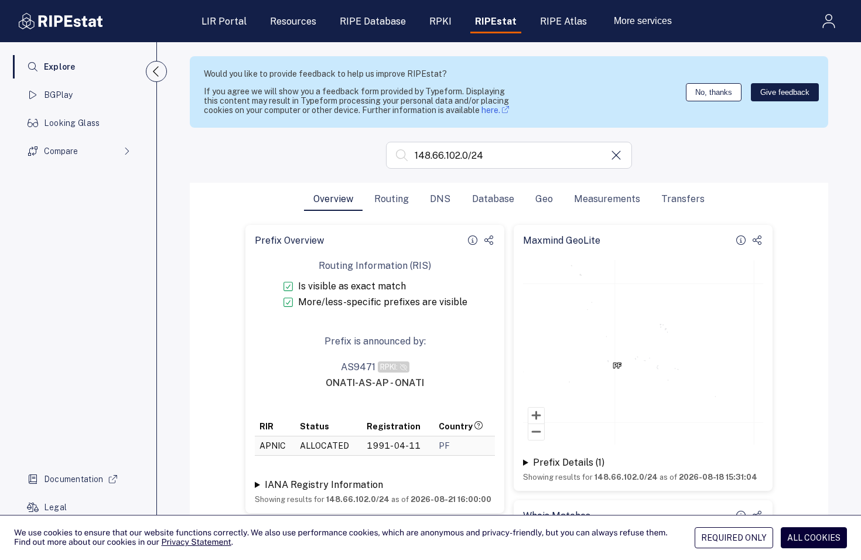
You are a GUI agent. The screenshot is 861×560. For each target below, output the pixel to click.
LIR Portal (224, 21)
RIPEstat (496, 21)
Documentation (74, 479)
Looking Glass (72, 123)
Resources (293, 21)
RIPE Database (373, 21)
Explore (60, 66)
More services (643, 21)
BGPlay (58, 95)
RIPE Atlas (563, 21)
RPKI (440, 21)
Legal (55, 507)
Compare (61, 151)
